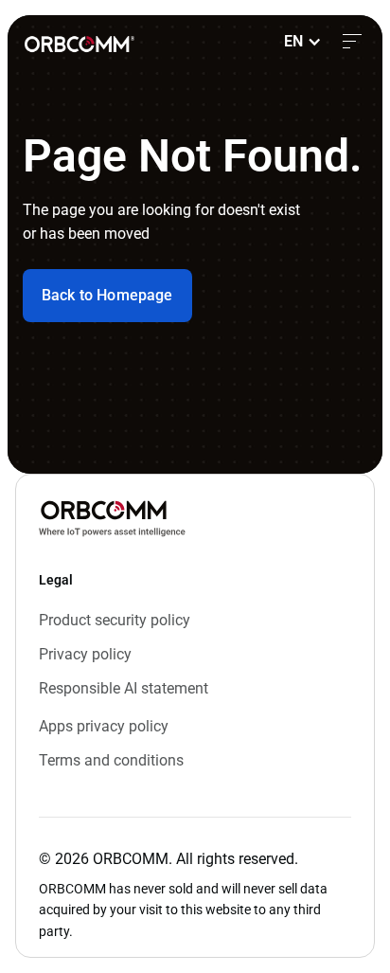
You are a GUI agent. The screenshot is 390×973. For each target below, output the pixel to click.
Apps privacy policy (103, 726)
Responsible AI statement (123, 688)
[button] (303, 41)
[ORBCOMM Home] (112, 518)
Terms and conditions (111, 760)
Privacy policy (85, 654)
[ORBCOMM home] (79, 41)
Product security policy (114, 620)
